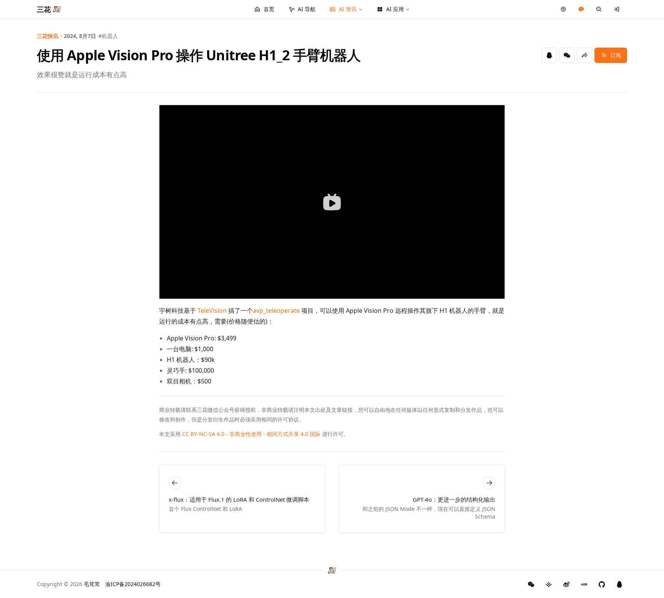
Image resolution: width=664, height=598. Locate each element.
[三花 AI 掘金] (548, 584)
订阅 (615, 55)
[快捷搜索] (599, 9)
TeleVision (212, 310)
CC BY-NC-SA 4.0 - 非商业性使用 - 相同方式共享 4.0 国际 (251, 434)
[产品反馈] (563, 9)
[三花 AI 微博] (566, 584)
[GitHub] (531, 584)
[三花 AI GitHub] (601, 584)
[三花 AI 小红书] (584, 584)
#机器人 (108, 36)
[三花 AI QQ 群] (619, 584)
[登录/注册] (617, 9)
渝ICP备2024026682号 (133, 584)
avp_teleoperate (276, 310)
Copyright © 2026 (68, 584)
